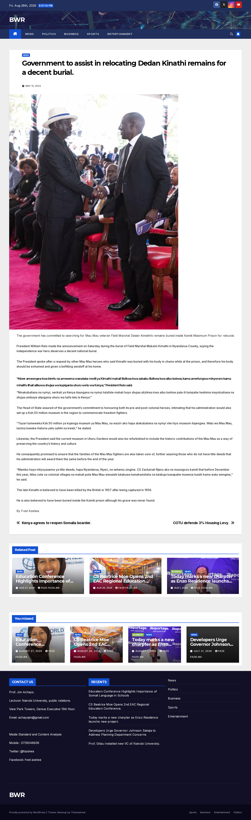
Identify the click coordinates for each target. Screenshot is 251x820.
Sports (93, 34)
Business (71, 34)
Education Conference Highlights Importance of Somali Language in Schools (46, 581)
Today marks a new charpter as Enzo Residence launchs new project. (202, 581)
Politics (49, 34)
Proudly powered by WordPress (27, 812)
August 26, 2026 (89, 651)
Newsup (62, 812)
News (29, 34)
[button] (231, 34)
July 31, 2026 (203, 651)
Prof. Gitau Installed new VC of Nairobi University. (124, 743)
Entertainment (120, 34)
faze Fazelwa (50, 587)
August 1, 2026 (146, 651)
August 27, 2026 (31, 651)
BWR (17, 20)
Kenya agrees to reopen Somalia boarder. (56, 523)
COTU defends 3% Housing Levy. (201, 523)
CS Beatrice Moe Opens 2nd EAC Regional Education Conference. (123, 581)
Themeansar (78, 812)
